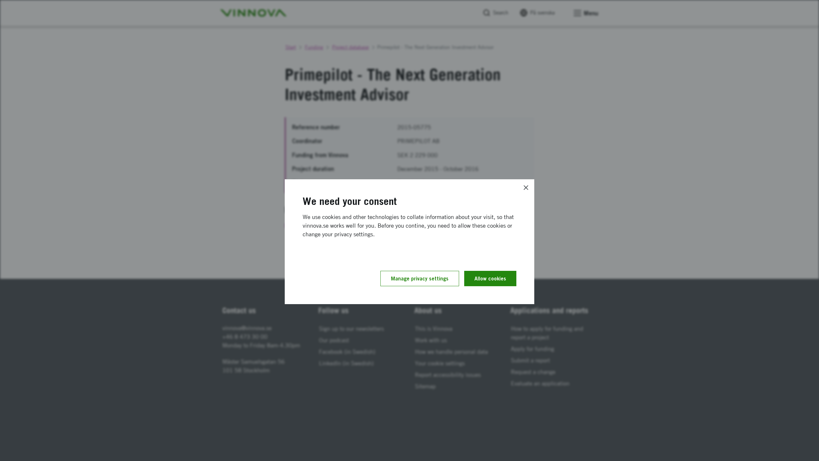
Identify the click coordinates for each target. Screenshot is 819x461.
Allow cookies (490, 278)
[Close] (526, 187)
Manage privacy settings (420, 278)
